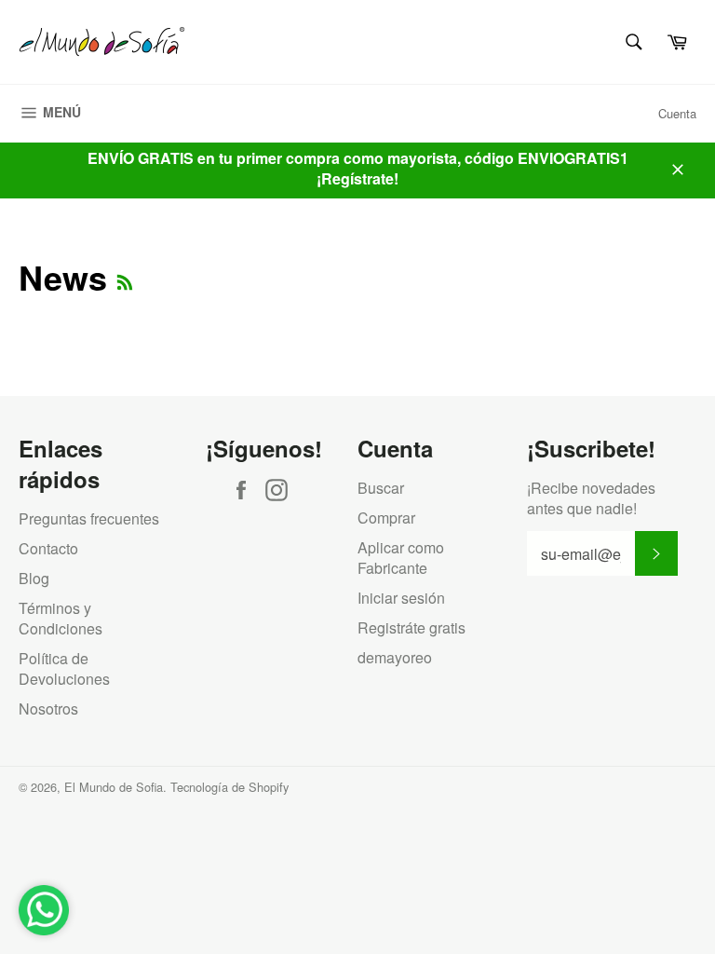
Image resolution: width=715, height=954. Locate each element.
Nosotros (48, 708)
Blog (34, 578)
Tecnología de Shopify (229, 787)
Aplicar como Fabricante (401, 558)
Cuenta (677, 113)
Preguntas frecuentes (89, 518)
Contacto (48, 548)
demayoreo (395, 657)
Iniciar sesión (401, 597)
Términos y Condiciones (60, 618)
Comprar (386, 517)
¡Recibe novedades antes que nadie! (591, 498)
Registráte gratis (411, 627)
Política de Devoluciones (64, 668)
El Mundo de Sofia (113, 787)
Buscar (381, 487)
